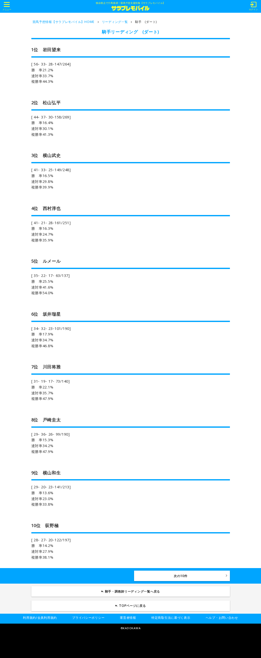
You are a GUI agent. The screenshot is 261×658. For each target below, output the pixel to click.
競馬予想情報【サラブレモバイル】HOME (64, 22)
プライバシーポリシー (88, 617)
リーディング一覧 (115, 22)
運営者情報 (128, 617)
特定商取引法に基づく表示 (170, 617)
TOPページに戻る (132, 605)
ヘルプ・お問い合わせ (222, 617)
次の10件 (181, 576)
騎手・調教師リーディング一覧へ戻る (132, 591)
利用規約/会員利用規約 (40, 617)
